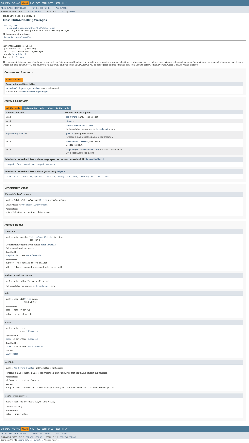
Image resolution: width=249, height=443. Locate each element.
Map (8, 133)
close (68, 121)
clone (8, 176)
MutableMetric (19, 54)
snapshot (70, 149)
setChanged (38, 164)
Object (61, 171)
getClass (39, 176)
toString (84, 176)
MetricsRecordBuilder (87, 149)
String (36, 88)
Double (22, 133)
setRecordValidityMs (77, 142)
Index (57, 3)
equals (17, 176)
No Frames (45, 8)
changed (10, 164)
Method (38, 12)
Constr (29, 12)
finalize (27, 176)
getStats (70, 133)
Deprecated (47, 3)
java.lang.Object (11, 25)
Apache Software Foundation (30, 440)
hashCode (50, 176)
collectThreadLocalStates (79, 126)
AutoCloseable (23, 37)
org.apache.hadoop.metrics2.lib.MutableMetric (31, 28)
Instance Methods (34, 108)
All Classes (62, 8)
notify (60, 176)
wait (93, 176)
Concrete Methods (58, 108)
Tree (38, 3)
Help (64, 3)
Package (16, 3)
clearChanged (23, 164)
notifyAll (72, 176)
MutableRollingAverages (18, 88)
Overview (5, 3)
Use (32, 3)
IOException (32, 331)
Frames (35, 8)
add (67, 117)
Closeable (8, 37)
